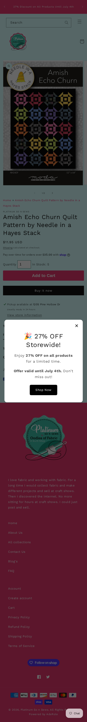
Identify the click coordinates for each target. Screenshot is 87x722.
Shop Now (43, 390)
